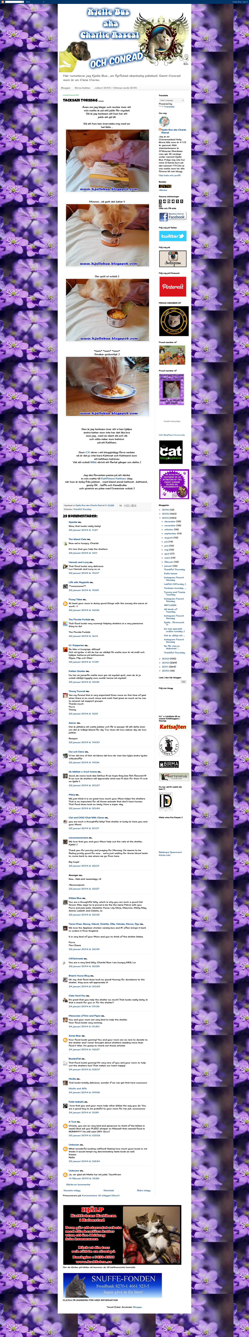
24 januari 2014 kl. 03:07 (84, 1069)
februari (169, 562)
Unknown (74, 1144)
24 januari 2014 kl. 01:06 (84, 1006)
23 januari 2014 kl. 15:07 (84, 573)
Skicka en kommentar (78, 1184)
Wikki (93, 462)
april (167, 553)
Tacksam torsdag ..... (175, 588)
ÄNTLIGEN (170, 605)
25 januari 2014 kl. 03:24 (84, 1161)
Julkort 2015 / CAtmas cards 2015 (116, 88)
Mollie (72, 1078)
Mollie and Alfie (78, 1088)
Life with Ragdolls (79, 582)
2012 (166, 662)
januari (168, 566)
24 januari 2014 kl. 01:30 (84, 1026)
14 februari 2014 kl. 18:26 (84, 1178)
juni (166, 545)
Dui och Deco (76, 751)
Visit (172, 435)
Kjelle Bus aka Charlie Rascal (173, 131)
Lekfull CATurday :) (175, 584)
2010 (166, 670)
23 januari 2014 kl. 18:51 (83, 713)
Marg (72, 794)
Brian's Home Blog (79, 975)
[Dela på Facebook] (132, 505)
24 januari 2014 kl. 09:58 (84, 1092)
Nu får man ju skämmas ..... (172, 647)
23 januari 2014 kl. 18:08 (84, 682)
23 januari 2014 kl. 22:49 (84, 949)
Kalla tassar (170, 573)
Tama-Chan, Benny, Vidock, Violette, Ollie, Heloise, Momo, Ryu (104, 924)
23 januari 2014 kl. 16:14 (83, 636)
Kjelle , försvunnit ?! (174, 623)
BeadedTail (75, 1058)
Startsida (108, 1190)
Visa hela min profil (170, 175)
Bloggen (65, 88)
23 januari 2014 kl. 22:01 (84, 865)
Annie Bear (75, 1035)
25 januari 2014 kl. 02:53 (84, 1135)
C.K (87, 452)
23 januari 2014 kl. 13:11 (83, 553)
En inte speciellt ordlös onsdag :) (174, 630)
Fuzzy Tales (75, 599)
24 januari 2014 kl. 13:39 (84, 1112)
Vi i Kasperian (76, 645)
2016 (166, 509)
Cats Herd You (77, 995)
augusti (169, 537)
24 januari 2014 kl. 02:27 (84, 1049)
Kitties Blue (75, 898)
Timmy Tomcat (77, 691)
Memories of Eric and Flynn (85, 1015)
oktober (169, 529)
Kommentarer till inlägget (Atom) (100, 1195)
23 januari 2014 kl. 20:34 (84, 808)
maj (166, 549)
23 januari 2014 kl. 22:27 (84, 888)
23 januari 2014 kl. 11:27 (83, 530)
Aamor (72, 723)
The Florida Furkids (79, 619)
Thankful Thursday (82, 509)
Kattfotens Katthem (113, 478)
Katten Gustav (77, 671)
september (170, 533)
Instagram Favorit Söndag (174, 578)
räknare (163, 190)
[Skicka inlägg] (120, 505)
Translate (169, 106)
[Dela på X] (130, 505)
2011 (165, 666)
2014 (166, 518)
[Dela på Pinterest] (135, 505)
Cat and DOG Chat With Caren (86, 817)
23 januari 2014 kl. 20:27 (84, 785)
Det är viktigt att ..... (174, 635)
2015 (166, 513)
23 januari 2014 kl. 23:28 (84, 966)
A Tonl (72, 1121)
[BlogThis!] (127, 505)
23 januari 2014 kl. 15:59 (84, 590)
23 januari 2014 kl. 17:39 (84, 662)
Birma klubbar (82, 88)
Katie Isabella (76, 1101)
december (170, 521)
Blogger (137, 1307)
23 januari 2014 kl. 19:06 (84, 762)
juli (166, 541)
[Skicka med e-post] (125, 505)
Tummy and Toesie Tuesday (174, 593)
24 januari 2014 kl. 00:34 (84, 986)
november (170, 525)
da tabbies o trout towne (83, 771)
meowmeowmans (78, 837)
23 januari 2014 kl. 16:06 (84, 610)
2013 (166, 658)
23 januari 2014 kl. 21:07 (84, 828)
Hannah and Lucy (79, 562)
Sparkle (73, 522)
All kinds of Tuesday (170, 610)
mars (167, 557)
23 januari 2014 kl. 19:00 (84, 742)
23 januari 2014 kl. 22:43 (84, 914)
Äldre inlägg (143, 1190)
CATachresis (76, 958)
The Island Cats (77, 539)
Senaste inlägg (72, 1190)
